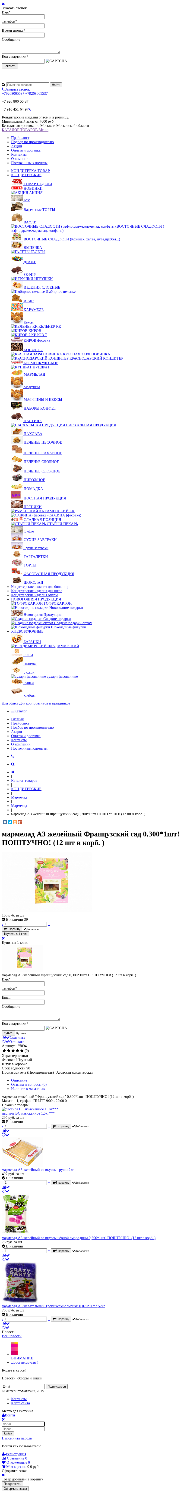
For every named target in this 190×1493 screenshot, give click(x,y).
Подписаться (57, 1386)
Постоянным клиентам (29, 163)
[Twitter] (10, 822)
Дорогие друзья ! (24, 1362)
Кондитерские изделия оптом (34, 595)
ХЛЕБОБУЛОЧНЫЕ (27, 631)
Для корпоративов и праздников (44, 703)
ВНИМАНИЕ (22, 1358)
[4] (17, 1051)
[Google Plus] (20, 822)
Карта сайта (20, 1403)
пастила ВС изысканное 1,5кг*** (28, 1113)
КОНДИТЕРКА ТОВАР (30, 171)
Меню (43, 130)
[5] (22, 1051)
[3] (13, 1051)
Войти (8, 1434)
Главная (17, 719)
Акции (16, 146)
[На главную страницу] (13, 772)
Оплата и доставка (26, 150)
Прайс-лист (20, 138)
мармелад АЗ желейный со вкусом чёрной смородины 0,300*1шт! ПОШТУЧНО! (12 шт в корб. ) (78, 1238)
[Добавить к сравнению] (6, 1131)
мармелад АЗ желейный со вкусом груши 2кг (38, 1170)
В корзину (13, 929)
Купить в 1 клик (16, 934)
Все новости (12, 1336)
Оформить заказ (15, 1488)
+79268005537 (13, 93)
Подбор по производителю (32, 142)
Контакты (19, 154)
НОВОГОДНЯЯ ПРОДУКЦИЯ (36, 599)
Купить (8, 1033)
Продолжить (12, 1484)
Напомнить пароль (17, 1438)
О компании (21, 159)
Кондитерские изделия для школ (36, 591)
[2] (8, 1051)
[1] (4, 1051)
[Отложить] (5, 1135)
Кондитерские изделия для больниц (39, 587)
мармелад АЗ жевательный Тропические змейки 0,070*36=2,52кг (53, 1306)
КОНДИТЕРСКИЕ (26, 175)
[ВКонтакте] (5, 822)
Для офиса (10, 703)
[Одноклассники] (15, 822)
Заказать (10, 66)
